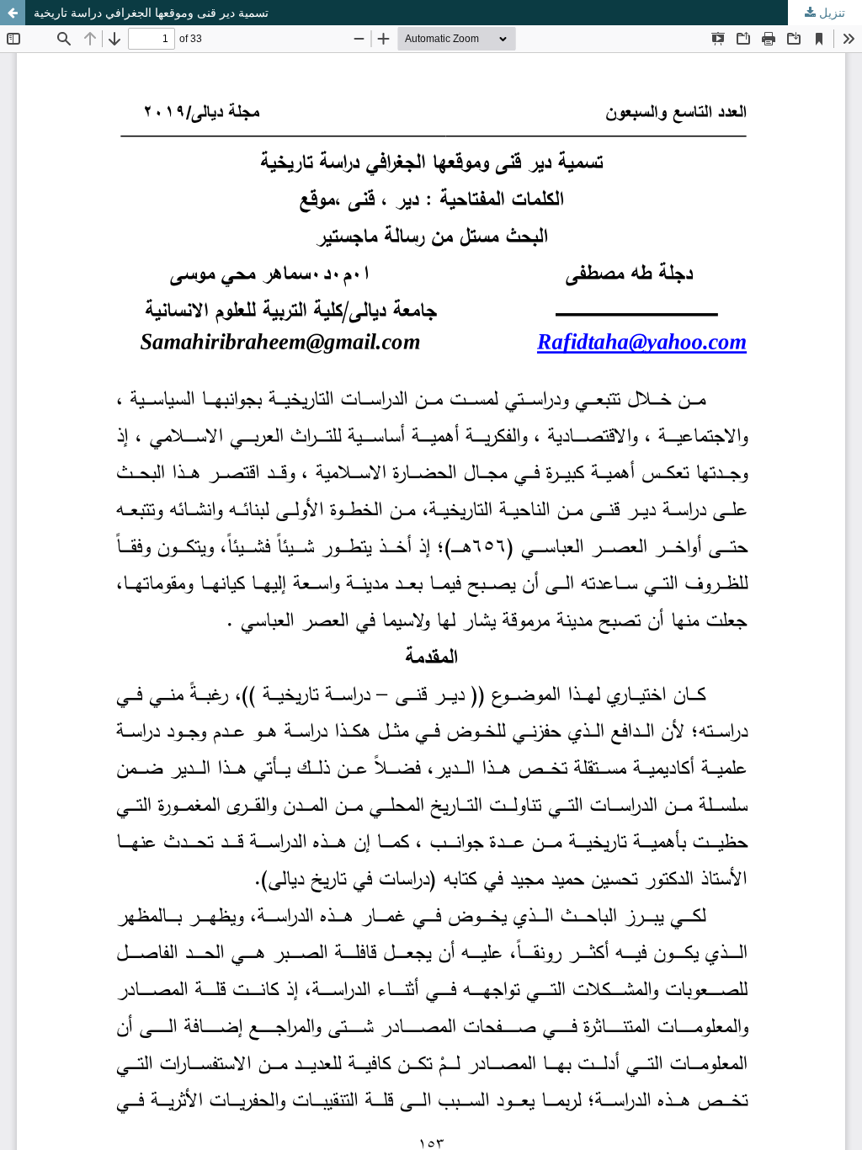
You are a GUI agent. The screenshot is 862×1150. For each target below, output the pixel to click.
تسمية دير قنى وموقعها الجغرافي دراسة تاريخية (151, 12)
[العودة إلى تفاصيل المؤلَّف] (12, 12)
